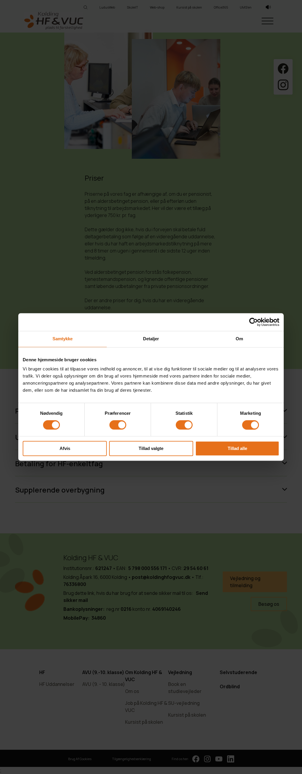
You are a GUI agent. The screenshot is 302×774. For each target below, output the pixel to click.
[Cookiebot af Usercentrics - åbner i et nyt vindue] (253, 322)
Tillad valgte (151, 448)
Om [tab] (239, 338)
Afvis (65, 448)
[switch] (117, 425)
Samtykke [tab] (62, 338)
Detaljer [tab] (151, 338)
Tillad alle (237, 448)
